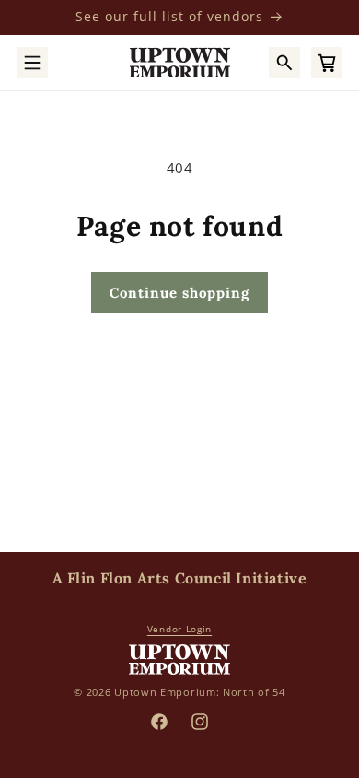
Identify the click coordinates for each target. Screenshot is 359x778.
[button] (32, 62)
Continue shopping (179, 292)
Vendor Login (179, 628)
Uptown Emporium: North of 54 (199, 692)
